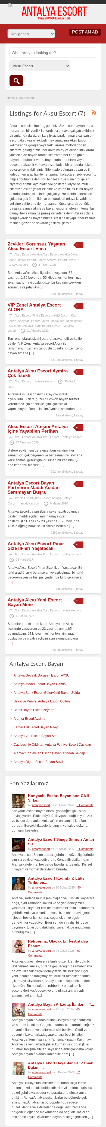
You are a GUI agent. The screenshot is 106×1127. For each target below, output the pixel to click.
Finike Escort (41, 315)
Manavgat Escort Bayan (66, 320)
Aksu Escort (22, 254)
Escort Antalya (47, 259)
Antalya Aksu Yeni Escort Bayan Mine (35, 602)
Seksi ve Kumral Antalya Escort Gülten (42, 701)
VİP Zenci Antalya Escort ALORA (34, 307)
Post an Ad (85, 32)
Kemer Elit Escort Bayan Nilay (36, 727)
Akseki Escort (23, 498)
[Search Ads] (16, 80)
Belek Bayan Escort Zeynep (34, 710)
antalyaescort (72, 554)
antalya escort (18, 264)
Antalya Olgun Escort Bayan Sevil (38, 762)
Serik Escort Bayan (47, 325)
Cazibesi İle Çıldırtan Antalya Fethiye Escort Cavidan (52, 744)
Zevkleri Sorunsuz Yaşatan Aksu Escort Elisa (36, 246)
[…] (44, 287)
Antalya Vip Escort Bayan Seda (37, 736)
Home (11, 97)
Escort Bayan (67, 259)
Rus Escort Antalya (20, 325)
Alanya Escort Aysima (29, 719)
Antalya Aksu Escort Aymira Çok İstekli (38, 373)
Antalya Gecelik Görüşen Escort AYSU (42, 675)
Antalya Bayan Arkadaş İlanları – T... (61, 1004)
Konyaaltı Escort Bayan (33, 320)
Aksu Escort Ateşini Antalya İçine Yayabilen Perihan (38, 429)
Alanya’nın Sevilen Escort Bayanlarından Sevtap (49, 753)
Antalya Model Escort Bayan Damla (40, 684)
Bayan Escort (27, 259)
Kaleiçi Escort (60, 315)
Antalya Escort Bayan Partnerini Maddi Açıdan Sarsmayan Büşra (34, 487)
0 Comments (85, 805)
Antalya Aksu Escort (45, 254)
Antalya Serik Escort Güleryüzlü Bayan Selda (47, 693)
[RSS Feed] (10, 4)
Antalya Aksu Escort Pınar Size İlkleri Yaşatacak (36, 546)
